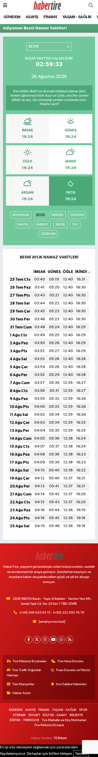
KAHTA (23, 224)
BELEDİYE (76, 715)
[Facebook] (28, 639)
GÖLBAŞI (77, 215)
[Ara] (90, 6)
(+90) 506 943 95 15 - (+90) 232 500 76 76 (52, 612)
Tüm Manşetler (23, 684)
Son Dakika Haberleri (71, 684)
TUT (75, 224)
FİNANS (50, 17)
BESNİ (40, 215)
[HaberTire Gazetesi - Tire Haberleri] (47, 5)
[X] (37, 639)
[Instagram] (45, 639)
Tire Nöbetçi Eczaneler (29, 661)
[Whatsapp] (61, 639)
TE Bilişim (60, 738)
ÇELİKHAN (48, 233)
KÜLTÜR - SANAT (55, 715)
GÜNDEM (11, 17)
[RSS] (69, 639)
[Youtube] (53, 639)
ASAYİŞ (32, 17)
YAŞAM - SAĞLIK (76, 17)
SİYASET (34, 715)
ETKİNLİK (19, 715)
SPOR (83, 710)
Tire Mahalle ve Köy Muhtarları (63, 720)
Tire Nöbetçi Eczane (49, 725)
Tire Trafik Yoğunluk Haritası (24, 672)
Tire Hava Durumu (70, 661)
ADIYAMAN (20, 215)
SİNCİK (60, 224)
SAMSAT (42, 224)
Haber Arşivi (22, 693)
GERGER (57, 215)
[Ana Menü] (5, 5)
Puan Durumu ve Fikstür (73, 670)
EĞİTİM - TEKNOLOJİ (24, 720)
